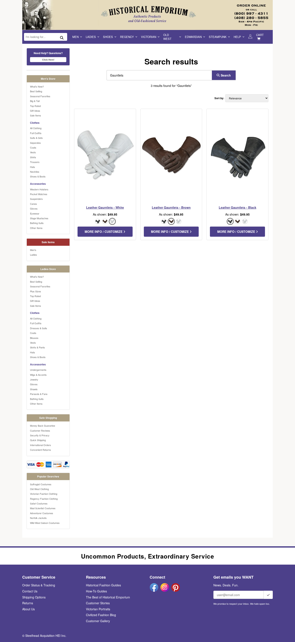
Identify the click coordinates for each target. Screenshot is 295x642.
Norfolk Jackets (38, 518)
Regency (127, 37)
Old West (167, 37)
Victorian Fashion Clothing (43, 493)
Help (237, 37)
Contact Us (29, 591)
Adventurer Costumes (41, 513)
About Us (28, 609)
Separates (35, 142)
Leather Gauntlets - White (105, 207)
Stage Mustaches (39, 218)
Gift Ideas (35, 110)
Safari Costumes (39, 503)
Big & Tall (35, 101)
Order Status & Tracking (38, 585)
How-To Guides (96, 591)
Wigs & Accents (38, 374)
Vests (33, 152)
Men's (33, 250)
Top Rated (35, 106)
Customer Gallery (98, 621)
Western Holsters (39, 189)
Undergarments (38, 369)
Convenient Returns (40, 449)
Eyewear (34, 213)
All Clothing (35, 128)
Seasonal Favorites (40, 96)
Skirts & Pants (37, 347)
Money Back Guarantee (42, 425)
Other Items (36, 228)
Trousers (35, 162)
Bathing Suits (37, 223)
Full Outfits (35, 133)
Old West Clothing (39, 489)
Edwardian (193, 37)
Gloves (34, 208)
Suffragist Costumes (40, 484)
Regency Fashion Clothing (44, 498)
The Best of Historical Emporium (108, 597)
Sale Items (35, 115)
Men (75, 37)
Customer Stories (98, 603)
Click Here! (48, 59)
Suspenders (36, 198)
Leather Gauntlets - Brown (171, 207)
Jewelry (34, 379)
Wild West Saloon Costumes (45, 523)
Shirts (33, 157)
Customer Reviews (40, 430)
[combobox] (158, 75)
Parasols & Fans (39, 394)
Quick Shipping (38, 440)
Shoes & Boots (38, 176)
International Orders (40, 445)
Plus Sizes (35, 291)
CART (260, 35)
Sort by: (219, 98)
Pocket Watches (38, 194)
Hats (32, 167)
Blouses (34, 338)
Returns (27, 603)
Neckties (34, 171)
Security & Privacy (39, 435)
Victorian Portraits (98, 609)
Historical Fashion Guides (103, 585)
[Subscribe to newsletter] (268, 595)
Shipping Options (34, 597)
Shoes (108, 37)
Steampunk (218, 37)
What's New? (37, 86)
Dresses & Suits (38, 328)
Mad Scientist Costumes (43, 508)
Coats (33, 147)
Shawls (34, 389)
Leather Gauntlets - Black (237, 207)
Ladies (91, 37)
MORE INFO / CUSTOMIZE (104, 231)
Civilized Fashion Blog (101, 615)
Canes (33, 203)
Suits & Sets (36, 137)
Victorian (148, 37)
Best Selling (36, 91)
